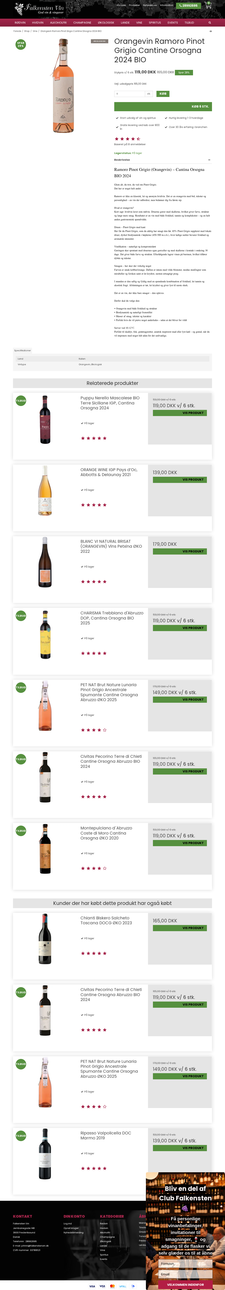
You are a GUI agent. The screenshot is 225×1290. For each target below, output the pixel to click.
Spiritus (155, 22)
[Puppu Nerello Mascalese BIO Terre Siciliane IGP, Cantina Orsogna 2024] (45, 425)
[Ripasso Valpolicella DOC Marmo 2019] (45, 1160)
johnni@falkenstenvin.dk (35, 1245)
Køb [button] (163, 94)
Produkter (134, 5)
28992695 (190, 6)
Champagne (82, 22)
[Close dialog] (220, 1177)
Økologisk (106, 22)
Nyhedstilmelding (73, 1232)
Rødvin (20, 22)
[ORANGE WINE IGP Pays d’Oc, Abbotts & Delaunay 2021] (45, 497)
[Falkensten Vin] (39, 9)
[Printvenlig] (210, 31)
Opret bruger (71, 1228)
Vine (139, 22)
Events (173, 22)
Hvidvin (37, 22)
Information (166, 5)
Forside (121, 5)
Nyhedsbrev (150, 5)
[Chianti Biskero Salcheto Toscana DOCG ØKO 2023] (45, 945)
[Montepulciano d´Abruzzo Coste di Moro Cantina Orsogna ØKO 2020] (45, 855)
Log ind (68, 1223)
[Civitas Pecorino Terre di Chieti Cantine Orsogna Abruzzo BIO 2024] (45, 783)
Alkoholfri (58, 22)
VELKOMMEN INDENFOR (185, 1284)
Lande (125, 22)
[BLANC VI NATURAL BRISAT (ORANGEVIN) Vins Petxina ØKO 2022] (45, 568)
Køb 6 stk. (200, 106)
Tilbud (189, 22)
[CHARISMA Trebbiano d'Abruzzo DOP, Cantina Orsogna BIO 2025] (45, 640)
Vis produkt (193, 413)
